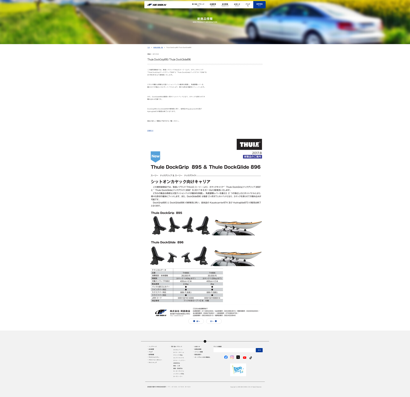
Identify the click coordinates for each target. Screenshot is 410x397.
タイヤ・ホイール (178, 352)
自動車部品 (176, 363)
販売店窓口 (198, 354)
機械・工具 (176, 365)
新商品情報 (198, 349)
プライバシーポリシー (155, 360)
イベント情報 (199, 352)
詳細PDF (150, 130)
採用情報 (151, 354)
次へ (212, 321)
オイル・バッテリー (179, 360)
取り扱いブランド (176, 346)
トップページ (153, 346)
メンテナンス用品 (178, 373)
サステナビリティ (154, 357)
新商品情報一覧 (158, 47)
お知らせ (197, 346)
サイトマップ (153, 362)
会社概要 (151, 349)
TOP (148, 47)
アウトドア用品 (178, 355)
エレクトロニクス (178, 357)
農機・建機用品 (178, 368)
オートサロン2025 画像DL (202, 357)
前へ (198, 321)
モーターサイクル (178, 371)
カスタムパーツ (178, 349)
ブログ (151, 352)
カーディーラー (178, 376)
